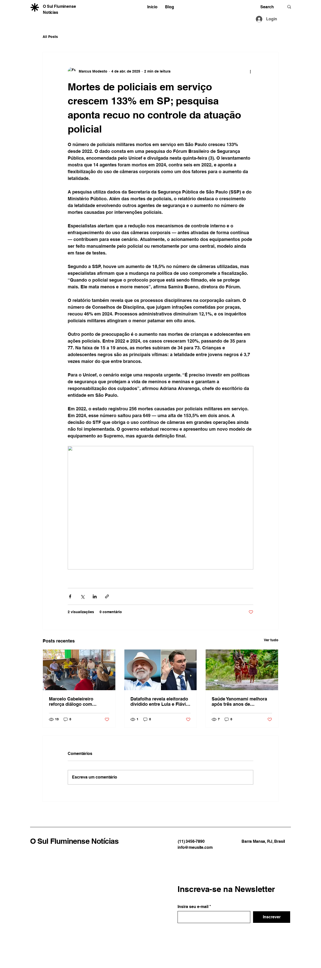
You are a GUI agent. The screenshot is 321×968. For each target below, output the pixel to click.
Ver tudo (271, 640)
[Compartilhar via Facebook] (70, 596)
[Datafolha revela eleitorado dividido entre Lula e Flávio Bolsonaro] (160, 670)
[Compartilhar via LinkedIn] (94, 596)
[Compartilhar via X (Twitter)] (82, 596)
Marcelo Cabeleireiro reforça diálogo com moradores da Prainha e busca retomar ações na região (75, 701)
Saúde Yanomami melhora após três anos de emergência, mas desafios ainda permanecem (240, 701)
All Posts (50, 37)
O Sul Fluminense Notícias (74, 841)
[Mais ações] (250, 71)
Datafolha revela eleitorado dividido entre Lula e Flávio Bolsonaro (159, 701)
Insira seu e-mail (193, 907)
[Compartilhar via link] (107, 596)
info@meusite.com (195, 847)
